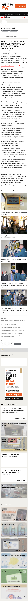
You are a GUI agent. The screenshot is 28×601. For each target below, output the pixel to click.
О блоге (16, 36)
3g (12, 333)
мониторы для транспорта (18, 330)
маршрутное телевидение (10, 324)
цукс (2, 336)
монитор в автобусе (19, 326)
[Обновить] (12, 354)
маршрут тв (3, 329)
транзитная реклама (15, 332)
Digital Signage (20, 333)
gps (15, 333)
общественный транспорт (9, 335)
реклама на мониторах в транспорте (9, 338)
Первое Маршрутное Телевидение (14, 329)
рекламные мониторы (6, 330)
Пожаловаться (13, 30)
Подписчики (9, 36)
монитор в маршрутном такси (7, 326)
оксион (23, 335)
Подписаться (5, 30)
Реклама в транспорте (6, 333)
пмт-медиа (18, 335)
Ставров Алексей (8, 28)
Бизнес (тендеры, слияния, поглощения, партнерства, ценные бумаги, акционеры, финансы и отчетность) (13, 320)
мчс (2, 335)
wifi (9, 332)
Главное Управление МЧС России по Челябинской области (14, 65)
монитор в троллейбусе (6, 327)
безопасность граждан (9, 336)
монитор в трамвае (17, 327)
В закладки (17, 344)
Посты (2, 36)
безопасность (4, 332)
